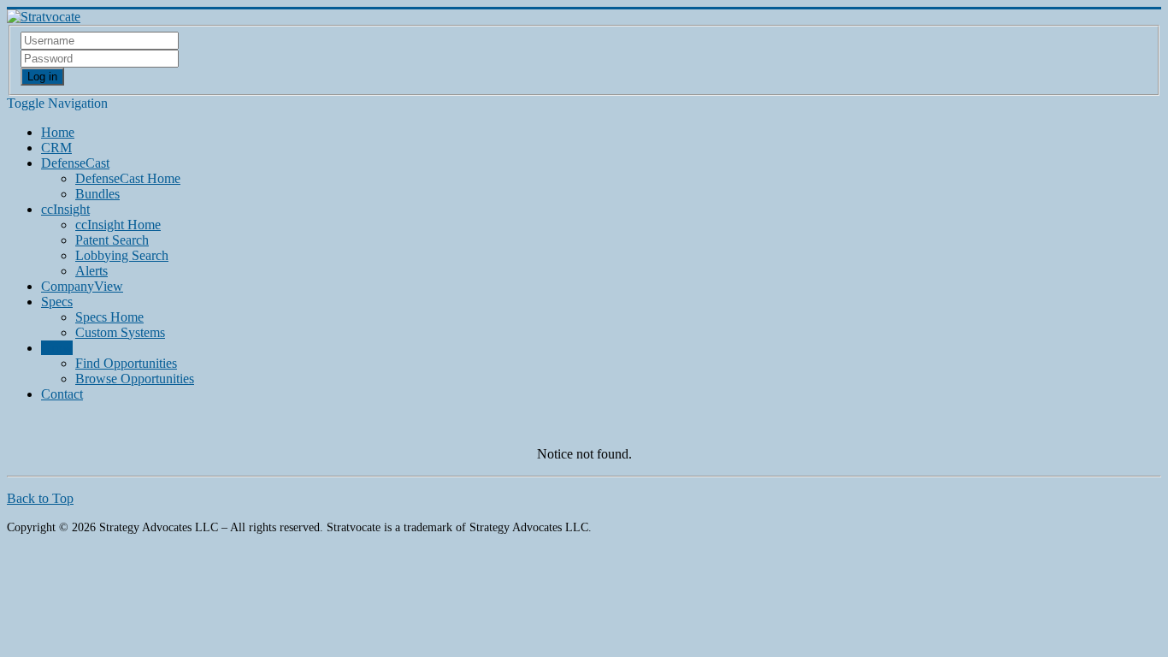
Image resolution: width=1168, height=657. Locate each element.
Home (57, 132)
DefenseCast (75, 163)
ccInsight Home (118, 224)
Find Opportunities (126, 363)
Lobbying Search (121, 255)
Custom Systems (120, 332)
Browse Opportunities (134, 378)
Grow (57, 347)
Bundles (97, 193)
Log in (42, 76)
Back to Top (40, 498)
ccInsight (65, 209)
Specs (57, 301)
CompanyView (82, 286)
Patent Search (112, 240)
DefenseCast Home (127, 178)
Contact (62, 394)
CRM (56, 147)
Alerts (91, 270)
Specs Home (109, 317)
